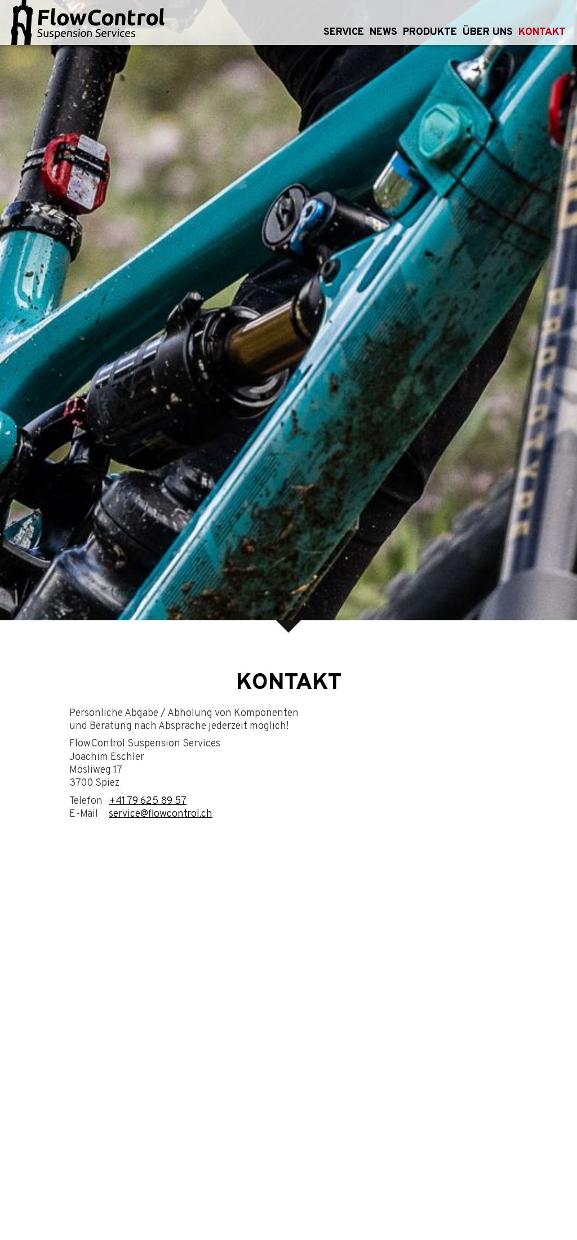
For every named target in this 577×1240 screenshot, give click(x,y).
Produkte (430, 32)
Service (343, 32)
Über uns (488, 32)
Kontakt (542, 32)
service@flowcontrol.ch (160, 814)
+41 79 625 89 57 (148, 801)
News (383, 32)
